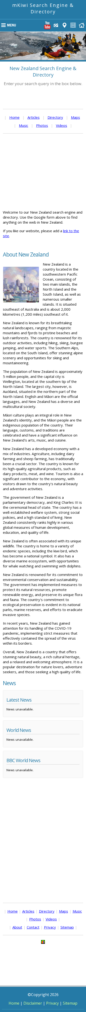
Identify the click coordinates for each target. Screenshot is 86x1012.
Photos (42, 125)
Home (14, 117)
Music (23, 125)
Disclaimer (32, 1003)
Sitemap (67, 927)
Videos (61, 125)
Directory (55, 117)
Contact (33, 927)
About (17, 927)
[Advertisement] (43, 171)
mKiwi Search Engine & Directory (43, 8)
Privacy (50, 927)
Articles (33, 117)
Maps (75, 117)
